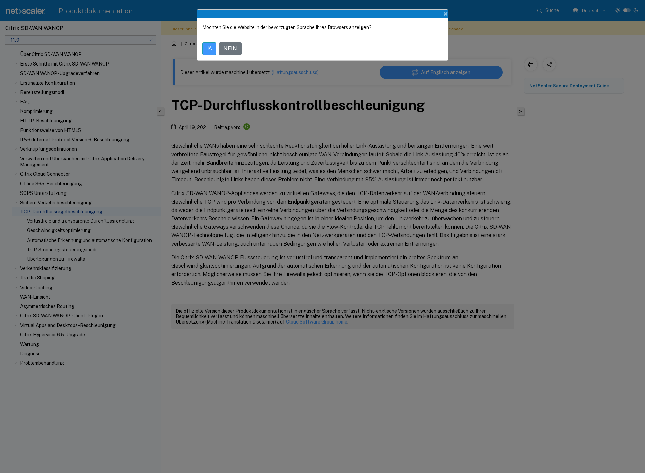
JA (209, 48)
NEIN (230, 48)
